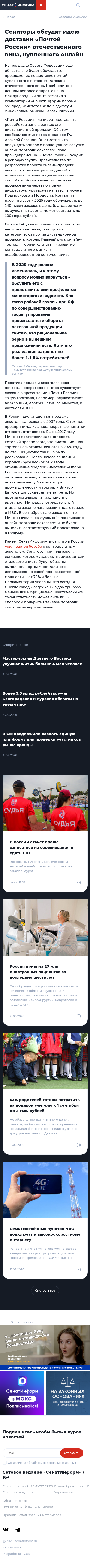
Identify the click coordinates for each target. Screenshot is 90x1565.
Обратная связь (15, 1500)
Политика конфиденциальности (28, 1506)
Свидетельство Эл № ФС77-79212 (28, 1486)
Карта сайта (12, 1547)
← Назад (9, 17)
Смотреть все (45, 1290)
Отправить (71, 1453)
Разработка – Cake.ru (19, 1554)
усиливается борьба (23, 546)
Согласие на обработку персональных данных (42, 1462)
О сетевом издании (18, 1492)
